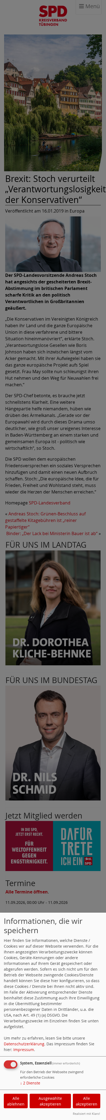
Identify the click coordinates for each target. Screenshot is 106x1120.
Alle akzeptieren (86, 1101)
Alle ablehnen (15, 1101)
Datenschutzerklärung (24, 1043)
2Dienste (30, 1083)
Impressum (23, 1049)
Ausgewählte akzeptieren (50, 1101)
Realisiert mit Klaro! (86, 1114)
